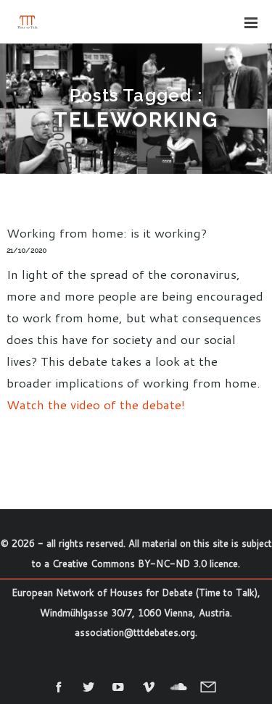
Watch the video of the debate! (96, 404)
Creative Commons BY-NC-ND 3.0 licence (145, 563)
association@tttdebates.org (135, 632)
